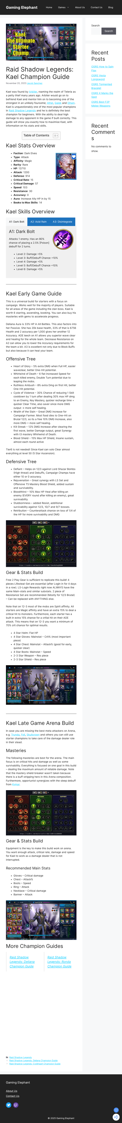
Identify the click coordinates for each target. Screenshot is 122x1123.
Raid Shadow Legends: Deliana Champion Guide (22, 961)
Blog (110, 7)
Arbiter (33, 91)
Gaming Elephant (21, 7)
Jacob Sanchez (34, 83)
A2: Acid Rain (38, 221)
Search (95, 25)
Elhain (71, 102)
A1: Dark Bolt (16, 221)
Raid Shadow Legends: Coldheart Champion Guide (34, 1063)
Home (49, 7)
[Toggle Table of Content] (54, 135)
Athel (50, 102)
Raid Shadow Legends (22, 110)
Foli (23, 734)
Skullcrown (33, 734)
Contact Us (96, 7)
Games (61, 7)
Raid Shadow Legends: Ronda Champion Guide (59, 961)
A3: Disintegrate (62, 221)
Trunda (15, 734)
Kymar (15, 784)
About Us (80, 7)
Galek (58, 102)
